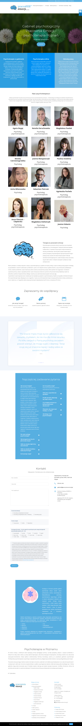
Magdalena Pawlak (38, 691)
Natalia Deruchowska (38, 689)
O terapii (47, 5)
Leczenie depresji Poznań (60, 711)
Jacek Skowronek (37, 703)
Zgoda (71, 724)
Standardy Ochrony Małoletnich (38, 717)
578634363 (57, 700)
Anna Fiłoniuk (37, 699)
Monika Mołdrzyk (37, 695)
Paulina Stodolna (37, 693)
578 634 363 (51, 0)
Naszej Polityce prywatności (28, 560)
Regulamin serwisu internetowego (39, 715)
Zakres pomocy (53, 5)
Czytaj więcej (12, 673)
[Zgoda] (80, 724)
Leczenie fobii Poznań (59, 713)
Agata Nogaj (36, 687)
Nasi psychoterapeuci (38, 5)
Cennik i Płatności (35, 709)
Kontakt (27, 9)
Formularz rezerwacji (63, 5)
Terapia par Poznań (59, 717)
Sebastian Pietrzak (38, 697)
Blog (70, 5)
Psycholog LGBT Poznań (60, 715)
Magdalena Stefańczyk (38, 701)
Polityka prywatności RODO (38, 713)
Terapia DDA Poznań (59, 709)
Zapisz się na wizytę (64, 303)
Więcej (41, 44)
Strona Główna (29, 5)
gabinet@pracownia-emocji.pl (61, 0)
